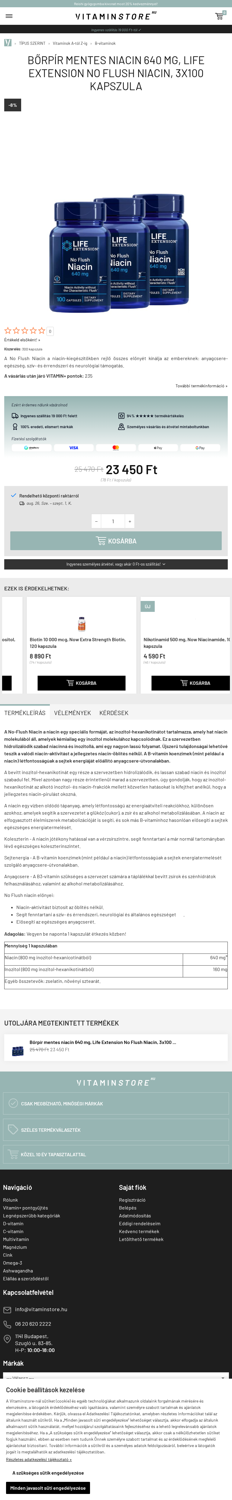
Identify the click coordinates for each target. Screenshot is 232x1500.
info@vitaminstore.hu (41, 1309)
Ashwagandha (18, 1270)
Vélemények (72, 712)
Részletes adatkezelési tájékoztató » (39, 1459)
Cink (7, 1255)
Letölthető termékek (141, 1239)
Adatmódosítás (135, 1215)
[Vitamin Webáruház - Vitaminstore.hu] (8, 43)
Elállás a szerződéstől (26, 1278)
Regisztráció (132, 1200)
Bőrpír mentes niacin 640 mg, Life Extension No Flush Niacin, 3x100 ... (103, 1042)
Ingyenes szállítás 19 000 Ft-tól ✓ (116, 29)
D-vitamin (13, 1223)
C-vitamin (13, 1231)
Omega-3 (12, 1262)
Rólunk (10, 1200)
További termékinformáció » (202, 385)
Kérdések (113, 712)
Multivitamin (16, 1239)
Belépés (128, 1207)
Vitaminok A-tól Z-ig (70, 43)
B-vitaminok (105, 43)
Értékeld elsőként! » (22, 339)
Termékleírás (25, 712)
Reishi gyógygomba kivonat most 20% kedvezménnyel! (116, 4)
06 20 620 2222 (33, 1323)
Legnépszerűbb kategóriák (31, 1215)
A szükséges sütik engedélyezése (48, 1472)
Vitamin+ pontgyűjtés (25, 1207)
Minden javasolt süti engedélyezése (48, 1488)
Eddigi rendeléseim (139, 1223)
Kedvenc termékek (139, 1231)
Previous (8, 644)
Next (224, 644)
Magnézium (15, 1247)
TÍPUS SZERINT (32, 43)
